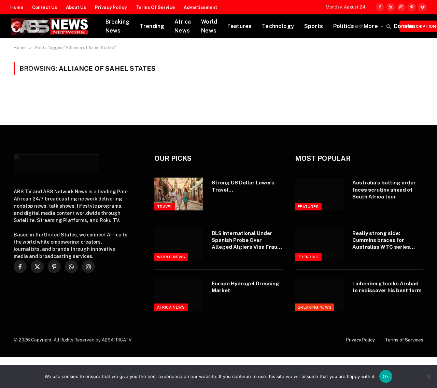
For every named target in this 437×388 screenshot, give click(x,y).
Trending (152, 26)
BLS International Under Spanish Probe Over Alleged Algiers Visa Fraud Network (246, 240)
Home (16, 7)
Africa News (182, 26)
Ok (386, 376)
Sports (313, 26)
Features (239, 26)
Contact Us (44, 7)
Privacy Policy (111, 7)
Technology (278, 26)
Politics (343, 26)
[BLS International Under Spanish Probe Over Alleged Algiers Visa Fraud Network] (178, 244)
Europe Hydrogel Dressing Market (245, 287)
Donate (403, 26)
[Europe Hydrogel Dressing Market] (178, 295)
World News (209, 26)
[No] (428, 376)
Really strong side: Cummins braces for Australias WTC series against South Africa (381, 240)
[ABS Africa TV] (49, 26)
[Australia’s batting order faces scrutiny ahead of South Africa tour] (319, 194)
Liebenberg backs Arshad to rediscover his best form (387, 287)
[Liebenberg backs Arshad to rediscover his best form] (319, 295)
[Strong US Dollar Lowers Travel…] (178, 194)
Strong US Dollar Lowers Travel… (243, 186)
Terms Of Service (155, 7)
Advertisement (200, 7)
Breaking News (117, 26)
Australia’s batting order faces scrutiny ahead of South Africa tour (384, 189)
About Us (76, 7)
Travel (164, 207)
